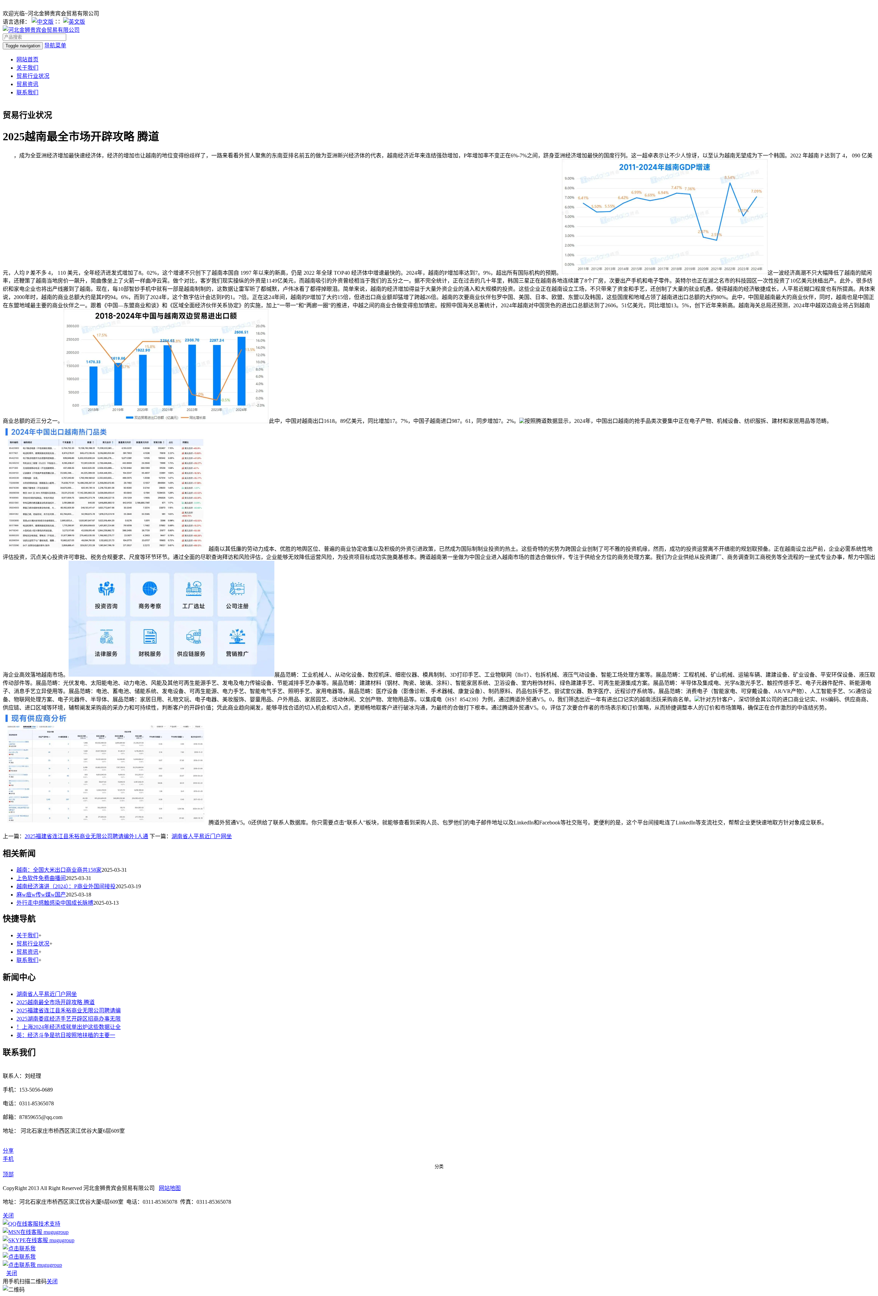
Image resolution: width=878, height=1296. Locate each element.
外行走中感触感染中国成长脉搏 (54, 903)
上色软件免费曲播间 (41, 878)
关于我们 (27, 68)
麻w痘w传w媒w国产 (41, 894)
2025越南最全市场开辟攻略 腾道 (55, 1002)
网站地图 (170, 1188)
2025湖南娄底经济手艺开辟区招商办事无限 (68, 1019)
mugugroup (55, 1232)
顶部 (8, 1174)
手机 (8, 1159)
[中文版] (43, 22)
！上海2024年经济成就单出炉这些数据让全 (68, 1027)
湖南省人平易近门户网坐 (201, 836)
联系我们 (27, 92)
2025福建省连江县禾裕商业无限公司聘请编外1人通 (86, 836)
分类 (439, 1166)
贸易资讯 (27, 84)
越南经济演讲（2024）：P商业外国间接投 (66, 886)
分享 (8, 1151)
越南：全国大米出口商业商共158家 (59, 870)
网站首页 (27, 59)
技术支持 (49, 1224)
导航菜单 (55, 45)
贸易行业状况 (32, 76)
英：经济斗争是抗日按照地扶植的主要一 (65, 1035)
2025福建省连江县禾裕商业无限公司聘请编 (68, 1010)
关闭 (11, 1273)
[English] (74, 22)
